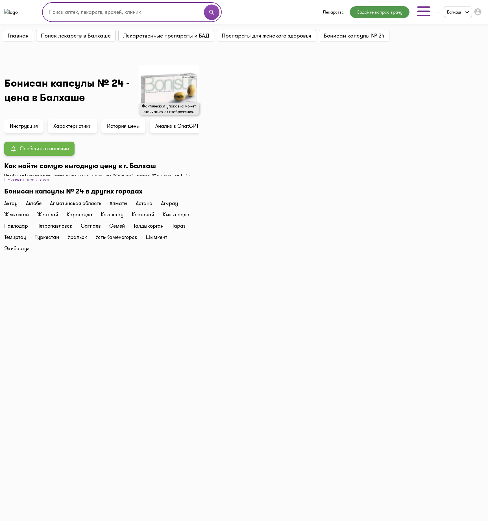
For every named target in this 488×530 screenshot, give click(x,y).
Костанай (143, 214)
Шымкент (156, 237)
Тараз (179, 226)
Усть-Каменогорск (116, 237)
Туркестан (47, 237)
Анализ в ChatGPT (177, 126)
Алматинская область (75, 203)
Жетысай (47, 214)
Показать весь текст (27, 179)
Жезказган (16, 214)
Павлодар (16, 226)
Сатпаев (91, 226)
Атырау (169, 203)
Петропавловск (54, 226)
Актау (11, 203)
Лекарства (333, 12)
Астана (144, 203)
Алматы (118, 203)
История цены (123, 126)
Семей (117, 226)
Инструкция (24, 126)
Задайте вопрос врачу (379, 12)
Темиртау (15, 237)
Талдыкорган (148, 226)
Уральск (77, 237)
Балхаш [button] (454, 12)
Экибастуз (16, 248)
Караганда (79, 214)
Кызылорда (176, 214)
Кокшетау (112, 214)
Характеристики (72, 126)
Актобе (34, 203)
